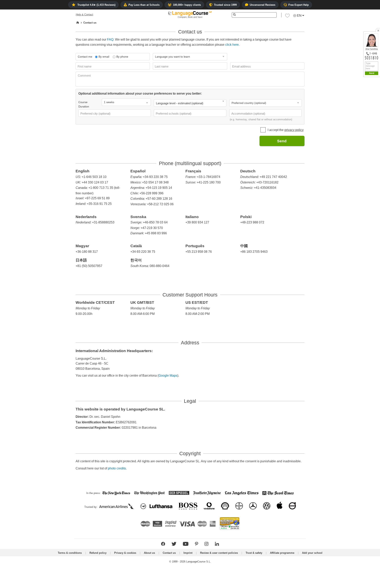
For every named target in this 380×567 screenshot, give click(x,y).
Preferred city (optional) (95, 113)
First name (85, 66)
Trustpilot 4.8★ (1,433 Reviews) (96, 4)
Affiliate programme (282, 552)
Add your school (312, 552)
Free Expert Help (298, 4)
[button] (287, 16)
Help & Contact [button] (84, 14)
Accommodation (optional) (248, 113)
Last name (162, 66)
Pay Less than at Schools (144, 4)
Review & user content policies (219, 552)
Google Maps (168, 375)
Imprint (187, 552)
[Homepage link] (77, 23)
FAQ (110, 39)
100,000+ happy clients (187, 4)
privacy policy (294, 130)
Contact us (169, 552)
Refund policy (97, 552)
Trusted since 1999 (225, 4)
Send (282, 141)
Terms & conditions (70, 552)
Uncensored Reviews (262, 4)
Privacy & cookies (125, 552)
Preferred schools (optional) (174, 113)
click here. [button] (232, 44)
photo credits (117, 468)
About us (149, 552)
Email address (242, 66)
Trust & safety (254, 552)
